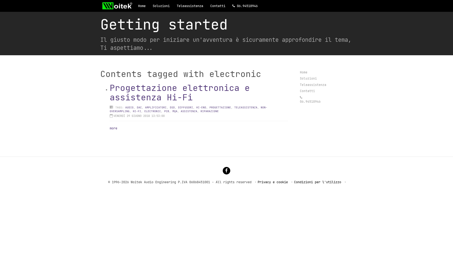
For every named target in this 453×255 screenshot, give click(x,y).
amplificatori (156, 107)
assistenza (189, 111)
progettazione (220, 107)
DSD (172, 107)
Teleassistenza (190, 6)
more (113, 128)
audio (129, 107)
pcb (166, 111)
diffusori (185, 107)
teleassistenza (245, 107)
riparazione (210, 111)
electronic (152, 111)
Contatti (217, 6)
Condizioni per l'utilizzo (317, 182)
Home (142, 6)
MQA (174, 111)
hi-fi (137, 111)
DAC (139, 107)
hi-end (201, 107)
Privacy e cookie (273, 182)
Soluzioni (161, 6)
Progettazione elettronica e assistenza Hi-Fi (180, 92)
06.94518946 (247, 6)
